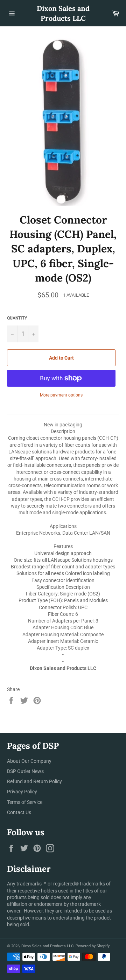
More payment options (61, 395)
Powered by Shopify (93, 946)
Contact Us (19, 812)
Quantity (17, 318)
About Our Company (29, 761)
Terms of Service (24, 802)
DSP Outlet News (25, 771)
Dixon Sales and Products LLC (63, 13)
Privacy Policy (22, 791)
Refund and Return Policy (34, 781)
